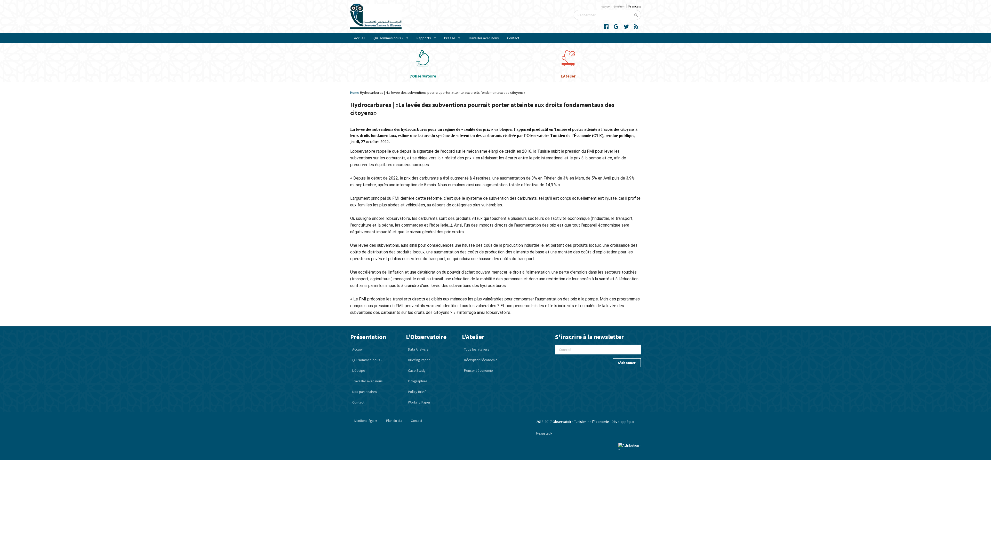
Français (634, 6)
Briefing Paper (419, 360)
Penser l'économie (478, 370)
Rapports (424, 38)
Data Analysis (418, 349)
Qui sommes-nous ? (367, 360)
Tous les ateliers (476, 349)
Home (354, 92)
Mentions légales (365, 421)
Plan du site (394, 421)
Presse (449, 38)
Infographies (418, 381)
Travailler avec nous (483, 38)
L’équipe (358, 370)
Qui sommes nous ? (388, 38)
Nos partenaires (364, 391)
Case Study (417, 370)
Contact (513, 38)
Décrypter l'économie (481, 360)
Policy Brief (417, 391)
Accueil (359, 38)
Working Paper (419, 402)
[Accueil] (376, 27)
